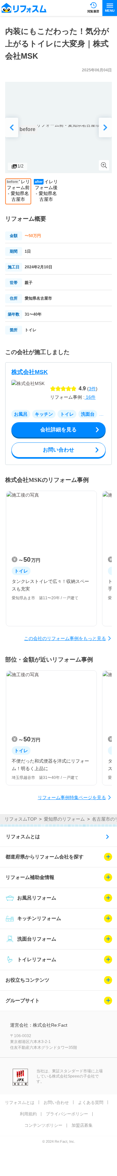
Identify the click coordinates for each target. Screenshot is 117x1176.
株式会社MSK (29, 372)
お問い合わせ (56, 1102)
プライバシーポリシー (67, 1113)
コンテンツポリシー (43, 1125)
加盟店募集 (82, 1125)
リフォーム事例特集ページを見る (72, 797)
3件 (92, 388)
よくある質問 (90, 1102)
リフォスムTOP (21, 819)
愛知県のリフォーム (64, 819)
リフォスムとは (23, 836)
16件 (90, 397)
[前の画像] (11, 127)
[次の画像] (105, 127)
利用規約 (28, 1113)
